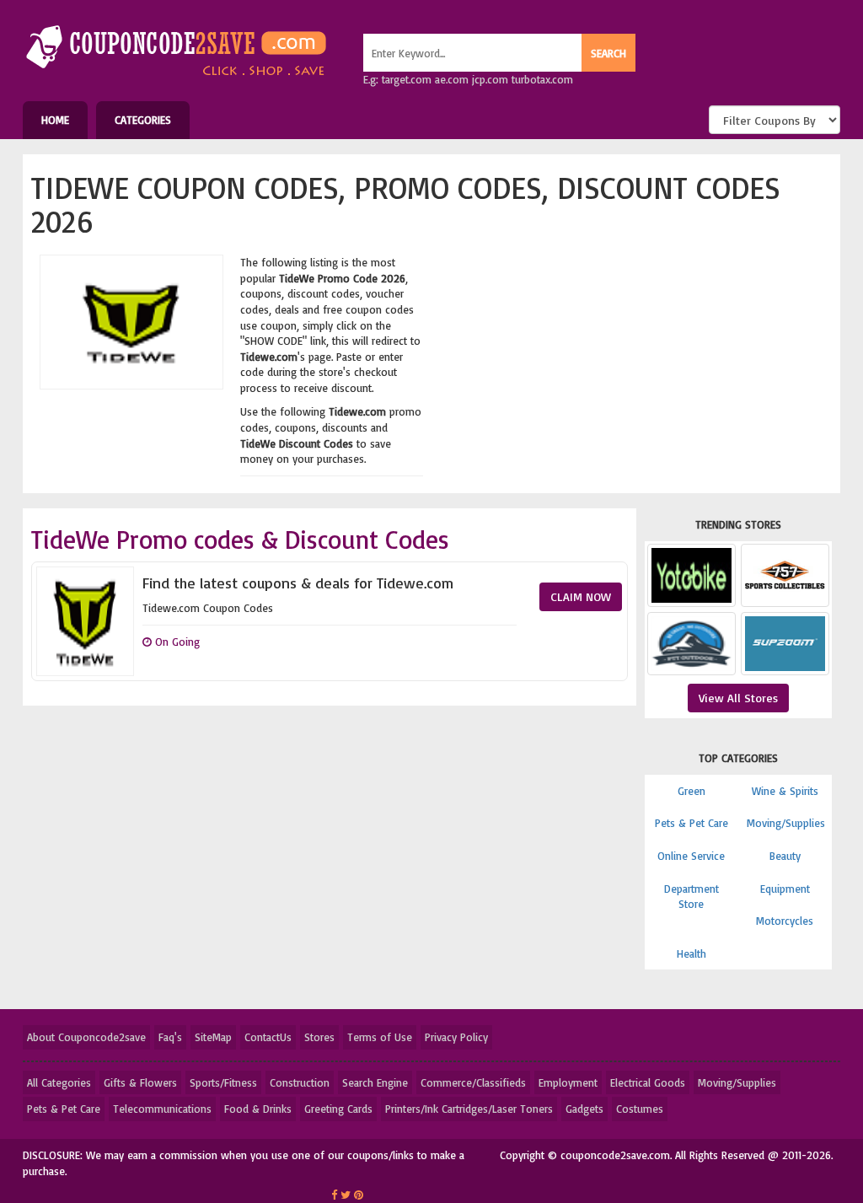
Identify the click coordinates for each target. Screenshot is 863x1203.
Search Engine (375, 1082)
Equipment (785, 888)
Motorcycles (784, 920)
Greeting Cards (338, 1108)
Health (691, 953)
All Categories (59, 1082)
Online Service (691, 855)
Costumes (639, 1108)
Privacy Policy (456, 1037)
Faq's (170, 1037)
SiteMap (213, 1037)
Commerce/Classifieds (473, 1082)
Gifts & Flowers (140, 1082)
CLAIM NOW (580, 596)
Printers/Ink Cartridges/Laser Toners (469, 1108)
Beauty (785, 855)
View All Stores (738, 697)
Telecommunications (162, 1108)
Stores (319, 1037)
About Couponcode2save (86, 1037)
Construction (300, 1082)
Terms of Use (379, 1037)
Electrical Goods (647, 1082)
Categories (143, 119)
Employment (568, 1082)
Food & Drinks (258, 1108)
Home (55, 119)
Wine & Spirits (785, 791)
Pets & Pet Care (691, 823)
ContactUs (268, 1037)
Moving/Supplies (786, 823)
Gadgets (584, 1108)
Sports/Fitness (223, 1082)
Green (691, 791)
